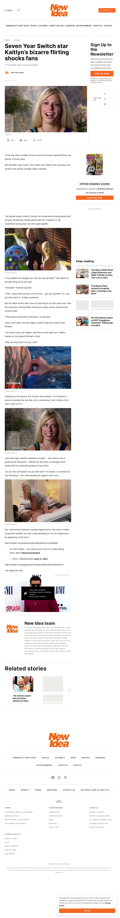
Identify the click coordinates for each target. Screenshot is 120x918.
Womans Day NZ (56, 816)
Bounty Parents (96, 827)
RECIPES (61, 26)
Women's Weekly (96, 812)
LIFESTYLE (98, 26)
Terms (38, 790)
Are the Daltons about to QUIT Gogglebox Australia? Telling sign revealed (102, 321)
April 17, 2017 (41, 559)
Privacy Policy (106, 80)
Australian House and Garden (19, 812)
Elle (7, 842)
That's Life (54, 827)
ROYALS (34, 26)
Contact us (69, 790)
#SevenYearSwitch (30, 553)
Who (51, 820)
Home (7, 40)
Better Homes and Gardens (17, 820)
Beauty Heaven (11, 846)
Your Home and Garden (15, 823)
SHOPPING (70, 26)
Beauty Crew (11, 850)
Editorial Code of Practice (95, 790)
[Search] (18, 10)
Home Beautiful (12, 816)
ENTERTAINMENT (84, 26)
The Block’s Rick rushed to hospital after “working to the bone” (101, 290)
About (12, 790)
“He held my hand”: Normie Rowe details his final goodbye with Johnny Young (22, 698)
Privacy (25, 790)
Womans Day (54, 812)
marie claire (11, 838)
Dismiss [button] (87, 911)
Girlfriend (10, 854)
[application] (38, 593)
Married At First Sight (17, 26)
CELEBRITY (44, 26)
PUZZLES (108, 26)
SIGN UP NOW (102, 73)
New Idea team (17, 73)
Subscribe (52, 790)
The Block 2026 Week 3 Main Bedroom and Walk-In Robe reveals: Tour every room (102, 274)
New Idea (53, 823)
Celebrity (16, 40)
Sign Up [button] (106, 10)
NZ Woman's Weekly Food (100, 820)
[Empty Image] (82, 305)
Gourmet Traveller (98, 823)
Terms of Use (97, 82)
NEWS (52, 26)
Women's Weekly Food (99, 816)
